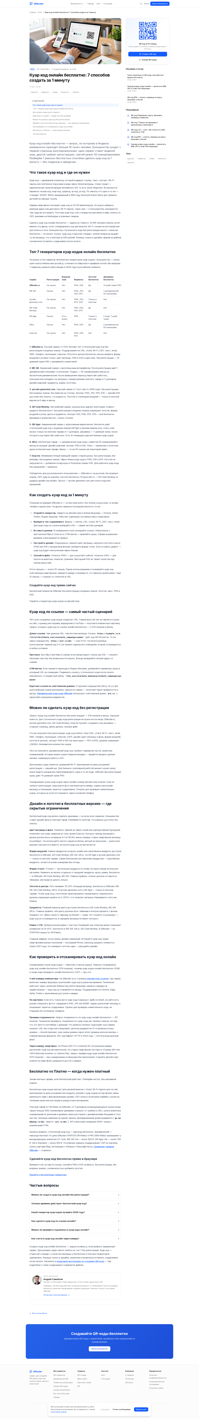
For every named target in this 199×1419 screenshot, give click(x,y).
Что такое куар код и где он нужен (48, 105)
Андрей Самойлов (61, 69)
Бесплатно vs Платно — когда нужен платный (51, 130)
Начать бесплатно (160, 4)
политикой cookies (59, 1412)
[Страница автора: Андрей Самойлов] (37, 1280)
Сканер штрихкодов (61, 1390)
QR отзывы (81, 1375)
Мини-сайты (82, 1379)
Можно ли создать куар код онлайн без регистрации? (60, 1195)
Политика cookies (156, 1388)
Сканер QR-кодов (149, 60)
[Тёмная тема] (141, 4)
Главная (32, 12)
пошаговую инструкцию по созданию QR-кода (80, 1261)
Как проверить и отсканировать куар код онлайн (53, 127)
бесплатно (65, 92)
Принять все (141, 1409)
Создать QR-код (149, 54)
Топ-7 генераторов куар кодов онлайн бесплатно (53, 109)
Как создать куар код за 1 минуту (46, 112)
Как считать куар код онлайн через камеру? (55, 1238)
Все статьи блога (39, 1313)
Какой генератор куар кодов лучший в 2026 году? (58, 1212)
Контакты (129, 1382)
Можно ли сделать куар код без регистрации (51, 119)
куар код (34, 92)
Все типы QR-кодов (61, 1394)
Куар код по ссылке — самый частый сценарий (52, 116)
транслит (76, 92)
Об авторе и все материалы (55, 1295)
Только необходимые (122, 1409)
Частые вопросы (39, 134)
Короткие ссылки (84, 1382)
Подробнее (105, 1409)
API (78, 1386)
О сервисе (129, 1375)
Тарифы (90, 4)
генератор (45, 92)
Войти (146, 4)
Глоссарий (107, 4)
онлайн (55, 92)
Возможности (76, 4)
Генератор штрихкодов (63, 1382)
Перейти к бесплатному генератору (48, 1175)
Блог (98, 4)
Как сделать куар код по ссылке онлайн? (53, 1221)
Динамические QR (60, 1379)
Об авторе (129, 1379)
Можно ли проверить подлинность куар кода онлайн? (60, 1230)
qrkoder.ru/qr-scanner (98, 978)
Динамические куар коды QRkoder (55, 693)
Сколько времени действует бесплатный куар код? (59, 1203)
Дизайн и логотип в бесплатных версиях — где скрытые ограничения (61, 123)
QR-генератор (59, 1375)
